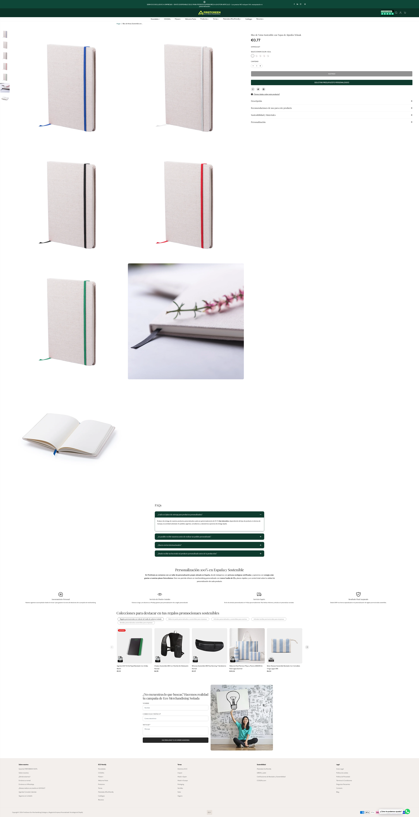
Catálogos (248, 19)
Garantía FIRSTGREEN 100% (28, 769)
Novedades (155, 19)
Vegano (180, 796)
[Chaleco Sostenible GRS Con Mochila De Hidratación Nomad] (172, 645)
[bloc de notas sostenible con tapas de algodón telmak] (69, 87)
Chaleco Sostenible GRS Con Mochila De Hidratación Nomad (171, 667)
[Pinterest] (263, 89)
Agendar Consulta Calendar (27, 792)
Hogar (118, 24)
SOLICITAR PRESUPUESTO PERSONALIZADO (331, 82)
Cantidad (254, 62)
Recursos (259, 19)
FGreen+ (178, 19)
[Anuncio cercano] (305, 4)
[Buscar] (396, 13)
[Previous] (112, 647)
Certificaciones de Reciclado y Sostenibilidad (271, 777)
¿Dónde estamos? (24, 777)
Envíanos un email (25, 780)
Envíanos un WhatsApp (26, 784)
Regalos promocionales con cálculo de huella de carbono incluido (140, 619)
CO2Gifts (167, 19)
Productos (204, 19)
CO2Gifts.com (261, 780)
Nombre (146, 703)
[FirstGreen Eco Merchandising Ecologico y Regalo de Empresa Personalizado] (209, 12)
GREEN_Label (261, 773)
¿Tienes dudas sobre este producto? (267, 94)
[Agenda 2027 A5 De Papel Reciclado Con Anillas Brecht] (134, 645)
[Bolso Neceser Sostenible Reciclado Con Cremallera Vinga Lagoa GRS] (284, 645)
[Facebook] (294, 4)
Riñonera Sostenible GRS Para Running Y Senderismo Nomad (209, 667)
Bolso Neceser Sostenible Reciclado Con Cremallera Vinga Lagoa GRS (283, 667)
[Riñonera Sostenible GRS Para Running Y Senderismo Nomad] (209, 645)
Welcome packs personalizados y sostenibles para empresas (187, 619)
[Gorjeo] (258, 89)
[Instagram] (300, 4)
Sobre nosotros (24, 773)
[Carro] (405, 13)
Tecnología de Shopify (76, 812)
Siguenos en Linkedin (25, 796)
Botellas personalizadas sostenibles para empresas (136, 623)
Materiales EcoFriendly (264, 769)
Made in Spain (182, 777)
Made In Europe (183, 780)
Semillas (180, 788)
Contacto (339, 788)
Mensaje (146, 725)
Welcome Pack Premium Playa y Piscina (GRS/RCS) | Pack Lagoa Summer (245, 667)
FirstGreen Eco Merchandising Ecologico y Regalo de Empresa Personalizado (46, 812)
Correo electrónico (152, 714)
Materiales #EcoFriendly (231, 19)
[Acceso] (400, 13)
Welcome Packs (190, 19)
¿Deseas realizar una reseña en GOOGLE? (32, 788)
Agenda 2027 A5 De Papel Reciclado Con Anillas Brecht (132, 667)
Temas (215, 19)
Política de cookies (342, 773)
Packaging (181, 784)
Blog (337, 792)
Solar (179, 792)
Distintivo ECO (182, 769)
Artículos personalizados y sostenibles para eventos (230, 619)
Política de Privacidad (343, 777)
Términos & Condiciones (344, 780)
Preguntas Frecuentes (343, 784)
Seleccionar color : (261, 52)
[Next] (307, 647)
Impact (180, 773)
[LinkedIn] (297, 4)
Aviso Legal (340, 769)
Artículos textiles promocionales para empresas (269, 619)
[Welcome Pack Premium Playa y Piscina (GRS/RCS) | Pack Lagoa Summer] (247, 645)
